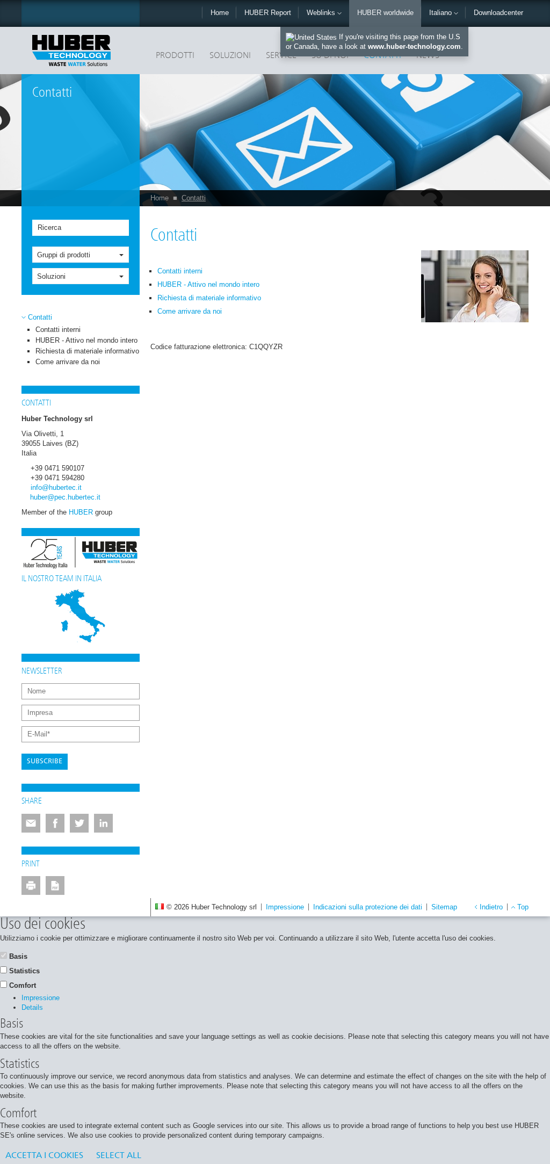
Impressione (285, 906)
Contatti (194, 198)
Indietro (491, 906)
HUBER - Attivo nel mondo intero (86, 340)
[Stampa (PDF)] (55, 885)
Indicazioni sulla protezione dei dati (367, 906)
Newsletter (41, 671)
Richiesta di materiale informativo (87, 351)
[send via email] (30, 823)
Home (220, 13)
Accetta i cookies (44, 1156)
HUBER (81, 512)
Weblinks (322, 13)
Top (523, 906)
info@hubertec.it (56, 487)
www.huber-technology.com (414, 46)
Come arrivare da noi (67, 362)
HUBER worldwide (385, 13)
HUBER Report (267, 13)
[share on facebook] (55, 823)
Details (32, 1007)
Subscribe (44, 761)
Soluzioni (230, 56)
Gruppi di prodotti (63, 255)
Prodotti (175, 56)
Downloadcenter (498, 13)
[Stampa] (30, 885)
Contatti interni (58, 330)
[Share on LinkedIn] (103, 823)
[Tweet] (79, 823)
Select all (118, 1156)
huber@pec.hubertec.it (65, 497)
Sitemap (444, 906)
